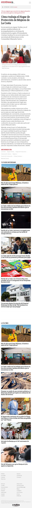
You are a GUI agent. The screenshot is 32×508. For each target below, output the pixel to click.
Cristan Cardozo (18, 156)
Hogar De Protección (21, 151)
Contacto (19, 477)
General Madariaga (21, 487)
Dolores (3, 483)
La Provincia (19, 492)
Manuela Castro (5, 158)
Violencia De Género (6, 154)
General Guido (4, 487)
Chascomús (19, 483)
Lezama (3, 495)
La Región (19, 490)
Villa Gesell (3, 492)
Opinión (18, 473)
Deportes (3, 479)
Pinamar (3, 490)
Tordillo (3, 485)
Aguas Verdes (10, 151)
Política (2, 473)
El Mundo (19, 495)
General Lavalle (20, 485)
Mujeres (15, 154)
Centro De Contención (6, 156)
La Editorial (19, 475)
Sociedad (15, 7)
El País (18, 494)
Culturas (3, 477)
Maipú (18, 488)
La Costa (3, 151)
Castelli (2, 494)
